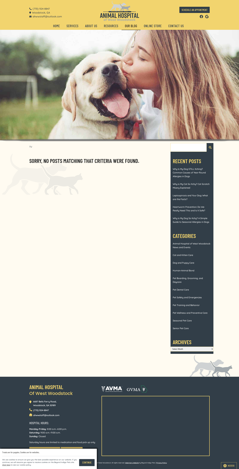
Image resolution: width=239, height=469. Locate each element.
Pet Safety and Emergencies (187, 297)
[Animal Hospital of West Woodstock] (119, 11)
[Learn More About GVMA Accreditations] (137, 389)
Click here (6, 465)
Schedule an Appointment (194, 9)
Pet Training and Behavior (186, 305)
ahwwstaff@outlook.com (47, 16)
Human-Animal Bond (183, 270)
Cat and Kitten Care (183, 255)
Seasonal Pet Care (182, 320)
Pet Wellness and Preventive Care (190, 312)
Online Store (153, 26)
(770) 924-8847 (41, 8)
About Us (91, 26)
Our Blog (131, 26)
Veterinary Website (132, 463)
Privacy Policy (161, 463)
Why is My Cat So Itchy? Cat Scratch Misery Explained (191, 186)
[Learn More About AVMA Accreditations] (112, 389)
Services (72, 26)
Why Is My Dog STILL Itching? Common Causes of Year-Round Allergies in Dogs (189, 173)
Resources (111, 26)
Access (231, 465)
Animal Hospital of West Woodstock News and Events (191, 245)
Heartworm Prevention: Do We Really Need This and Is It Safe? (189, 209)
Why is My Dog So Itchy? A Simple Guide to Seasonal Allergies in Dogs (191, 220)
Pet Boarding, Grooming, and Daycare (188, 280)
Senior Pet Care (181, 328)
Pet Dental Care (181, 289)
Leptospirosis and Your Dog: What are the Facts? (190, 197)
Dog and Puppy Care (183, 262)
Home (56, 26)
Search (210, 147)
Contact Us (176, 26)
